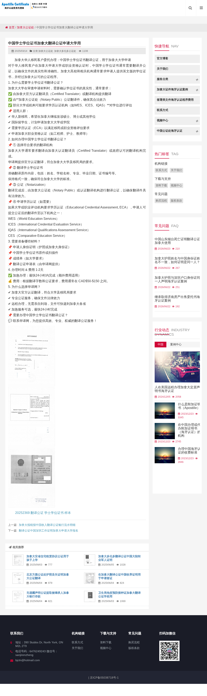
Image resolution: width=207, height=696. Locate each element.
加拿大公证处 (25, 27)
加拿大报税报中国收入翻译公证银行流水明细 (47, 524)
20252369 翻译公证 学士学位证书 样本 (43, 513)
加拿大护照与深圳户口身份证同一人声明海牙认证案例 (177, 279)
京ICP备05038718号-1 (104, 677)
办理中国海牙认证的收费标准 (189, 450)
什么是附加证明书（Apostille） (189, 406)
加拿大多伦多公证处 (65, 51)
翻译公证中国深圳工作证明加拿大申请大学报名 (48, 530)
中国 (160, 344)
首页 (12, 27)
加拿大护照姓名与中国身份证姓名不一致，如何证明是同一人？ (177, 260)
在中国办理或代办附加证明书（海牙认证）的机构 (189, 430)
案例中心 (176, 344)
